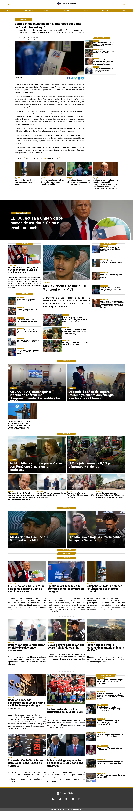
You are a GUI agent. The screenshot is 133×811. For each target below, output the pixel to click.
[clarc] (12, 352)
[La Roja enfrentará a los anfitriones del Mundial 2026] (12, 321)
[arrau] (89, 61)
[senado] (106, 640)
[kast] (96, 249)
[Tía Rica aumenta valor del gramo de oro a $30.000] (91, 777)
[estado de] (105, 176)
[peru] (66, 640)
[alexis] (12, 301)
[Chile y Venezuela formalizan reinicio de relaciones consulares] (89, 70)
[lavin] (79, 176)
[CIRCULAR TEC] (22, 418)
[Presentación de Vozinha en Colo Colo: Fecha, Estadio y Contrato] (12, 332)
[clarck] (12, 342)
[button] (19, 158)
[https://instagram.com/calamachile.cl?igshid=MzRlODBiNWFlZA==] (66, 800)
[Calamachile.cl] (9, 5)
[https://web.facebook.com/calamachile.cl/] (53, 800)
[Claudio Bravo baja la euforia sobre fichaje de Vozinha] (12, 311)
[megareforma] (91, 723)
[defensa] (91, 763)
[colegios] (27, 176)
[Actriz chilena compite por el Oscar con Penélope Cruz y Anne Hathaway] (89, 44)
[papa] (91, 750)
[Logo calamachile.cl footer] (66, 796)
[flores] (53, 176)
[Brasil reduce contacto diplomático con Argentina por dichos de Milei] (91, 709)
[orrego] (91, 682)
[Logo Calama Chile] (66, 6)
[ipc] (89, 53)
